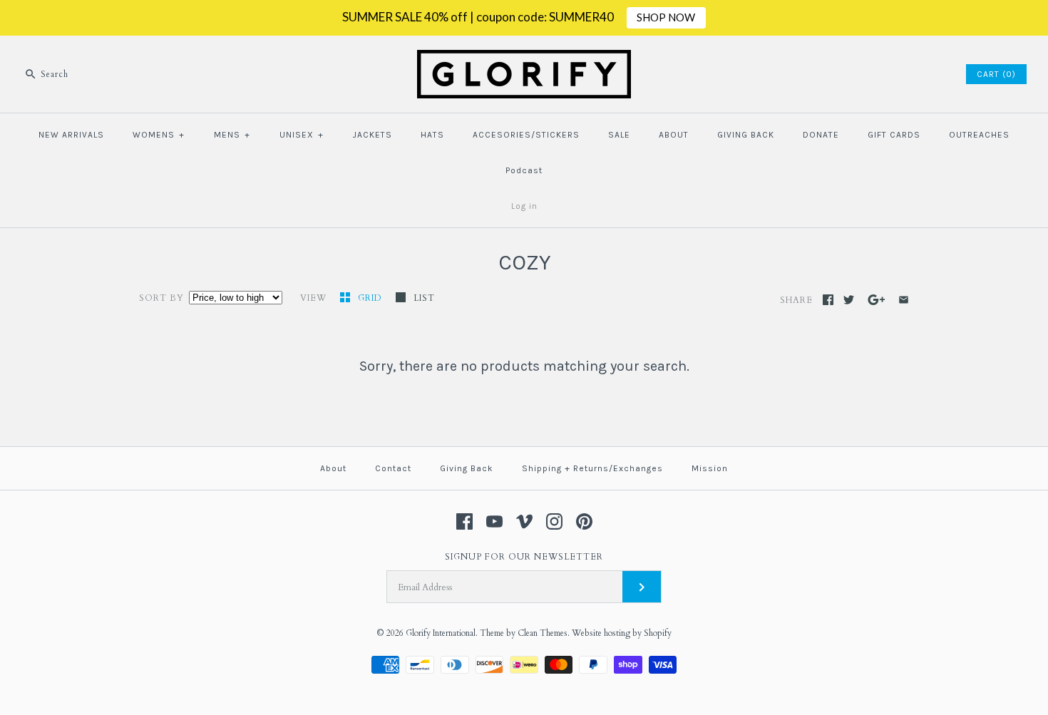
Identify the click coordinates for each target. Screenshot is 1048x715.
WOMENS (159, 135)
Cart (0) (996, 74)
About (333, 468)
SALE (619, 135)
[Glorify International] (524, 58)
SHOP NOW (666, 17)
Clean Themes (542, 633)
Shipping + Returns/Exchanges (592, 468)
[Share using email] (903, 299)
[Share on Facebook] (828, 299)
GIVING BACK (745, 135)
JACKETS (372, 135)
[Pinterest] (584, 521)
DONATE (821, 135)
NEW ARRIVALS (71, 135)
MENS (232, 135)
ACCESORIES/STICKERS (526, 135)
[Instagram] (554, 521)
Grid (371, 298)
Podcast (524, 170)
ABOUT (674, 135)
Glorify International (441, 633)
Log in (524, 206)
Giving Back (466, 468)
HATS (432, 135)
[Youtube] (494, 521)
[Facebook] (464, 521)
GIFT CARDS (894, 135)
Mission (710, 468)
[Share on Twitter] (848, 299)
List (424, 298)
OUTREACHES (979, 135)
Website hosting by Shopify (622, 633)
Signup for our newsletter (524, 556)
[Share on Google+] (876, 299)
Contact (393, 468)
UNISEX (301, 135)
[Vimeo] (524, 521)
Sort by (161, 298)
